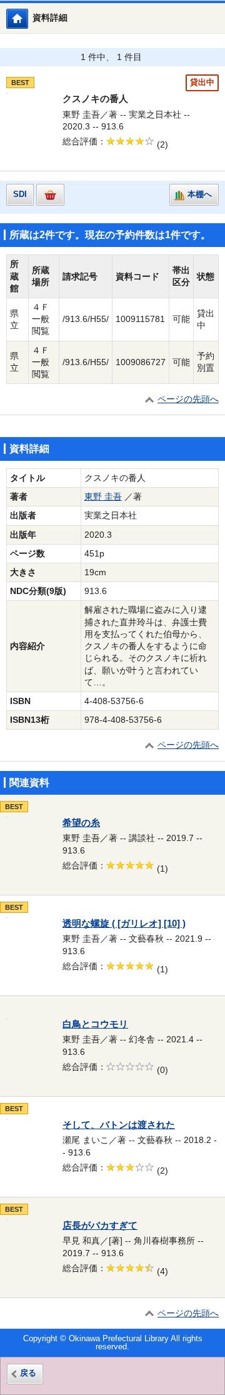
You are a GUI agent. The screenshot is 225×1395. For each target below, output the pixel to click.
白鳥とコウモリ (95, 1024)
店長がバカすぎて (100, 1226)
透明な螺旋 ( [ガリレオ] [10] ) (124, 924)
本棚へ (200, 194)
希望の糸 (81, 823)
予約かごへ (50, 195)
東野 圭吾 (103, 496)
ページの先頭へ (188, 399)
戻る (28, 1373)
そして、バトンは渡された (118, 1125)
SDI (20, 194)
